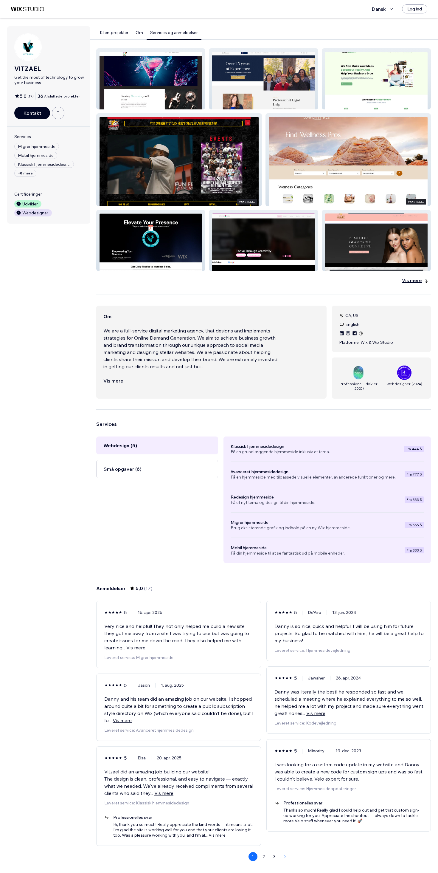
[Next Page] (285, 856)
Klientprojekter (114, 32)
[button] (150, 78)
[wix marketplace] (27, 9)
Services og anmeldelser (174, 32)
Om (139, 32)
